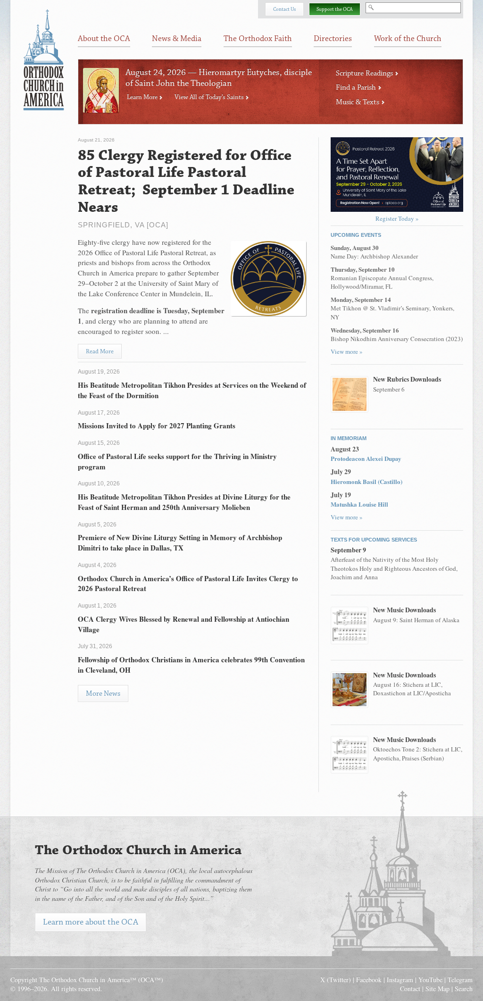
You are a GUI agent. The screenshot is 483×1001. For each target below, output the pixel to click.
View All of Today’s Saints (210, 97)
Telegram (460, 979)
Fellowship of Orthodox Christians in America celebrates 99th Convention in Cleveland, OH (191, 664)
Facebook (369, 979)
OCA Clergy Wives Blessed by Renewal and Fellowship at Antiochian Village (183, 624)
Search (464, 988)
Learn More (143, 97)
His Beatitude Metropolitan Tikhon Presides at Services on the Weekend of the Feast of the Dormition (192, 390)
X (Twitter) (335, 979)
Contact (410, 988)
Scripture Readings (365, 73)
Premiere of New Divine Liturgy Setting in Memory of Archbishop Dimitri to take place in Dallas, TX (180, 542)
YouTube (430, 979)
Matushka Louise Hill (359, 504)
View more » (347, 351)
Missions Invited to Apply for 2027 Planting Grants (156, 425)
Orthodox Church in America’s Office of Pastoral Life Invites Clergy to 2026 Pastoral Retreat (188, 583)
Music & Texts (358, 102)
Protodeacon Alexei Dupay (366, 458)
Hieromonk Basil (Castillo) (366, 481)
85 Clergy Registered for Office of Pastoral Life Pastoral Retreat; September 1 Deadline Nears (186, 181)
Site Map (437, 988)
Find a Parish (357, 87)
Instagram (400, 979)
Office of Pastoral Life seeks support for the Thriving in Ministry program (177, 461)
